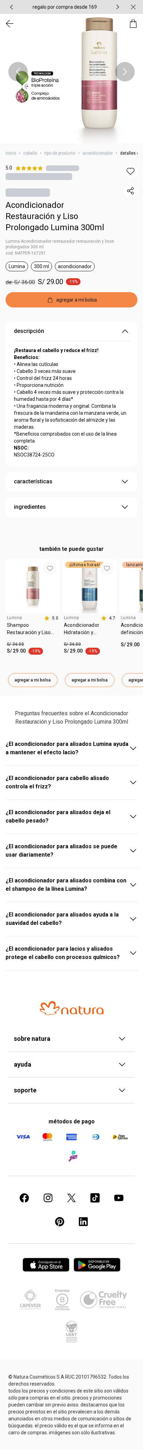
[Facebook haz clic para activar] (24, 1198)
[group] (64, 6)
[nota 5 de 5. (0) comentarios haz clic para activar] (62, 168)
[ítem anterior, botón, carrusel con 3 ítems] (18, 71)
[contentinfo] (51, 618)
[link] (32, 631)
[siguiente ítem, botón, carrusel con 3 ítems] (125, 71)
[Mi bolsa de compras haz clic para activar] (133, 24)
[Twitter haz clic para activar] (71, 1198)
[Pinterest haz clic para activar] (59, 1221)
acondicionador (98, 153)
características (33, 481)
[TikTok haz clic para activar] (95, 1198)
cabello (30, 153)
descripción (29, 331)
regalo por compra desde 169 (65, 7)
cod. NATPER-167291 (26, 253)
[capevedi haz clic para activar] (30, 1299)
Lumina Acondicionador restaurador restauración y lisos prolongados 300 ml (60, 244)
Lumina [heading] (14, 617)
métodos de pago (72, 1121)
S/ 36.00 (15, 644)
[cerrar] (133, 7)
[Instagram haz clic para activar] (48, 1198)
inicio (11, 153)
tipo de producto (59, 153)
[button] (71, 71)
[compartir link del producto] (130, 191)
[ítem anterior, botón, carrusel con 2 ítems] (11, 7)
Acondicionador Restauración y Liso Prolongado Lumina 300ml (55, 216)
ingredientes (30, 507)
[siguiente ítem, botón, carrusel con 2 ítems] (117, 7)
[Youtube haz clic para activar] (118, 1198)
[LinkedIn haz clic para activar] (83, 1221)
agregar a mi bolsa (33, 680)
